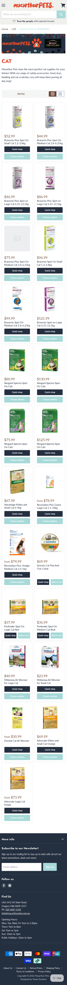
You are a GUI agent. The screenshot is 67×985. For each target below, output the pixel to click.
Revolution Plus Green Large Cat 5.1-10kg (49, 506)
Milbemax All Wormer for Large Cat (15, 681)
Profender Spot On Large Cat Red (14, 628)
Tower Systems (40, 979)
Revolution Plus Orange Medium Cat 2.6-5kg (17, 567)
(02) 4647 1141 (13, 909)
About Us (8, 968)
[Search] (61, 14)
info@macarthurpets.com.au (16, 913)
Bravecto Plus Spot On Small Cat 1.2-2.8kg (16, 142)
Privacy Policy (44, 971)
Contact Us (21, 968)
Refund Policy (36, 968)
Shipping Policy (53, 968)
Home (5, 29)
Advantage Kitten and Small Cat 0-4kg (15, 506)
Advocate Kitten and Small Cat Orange (48, 742)
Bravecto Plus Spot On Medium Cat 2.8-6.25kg (50, 142)
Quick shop (17, 149)
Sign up (50, 866)
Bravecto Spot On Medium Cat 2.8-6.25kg (17, 324)
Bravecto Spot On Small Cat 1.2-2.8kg (49, 263)
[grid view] (52, 93)
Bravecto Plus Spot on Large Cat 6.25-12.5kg (16, 202)
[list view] (60, 93)
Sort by (21, 94)
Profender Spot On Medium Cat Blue (47, 628)
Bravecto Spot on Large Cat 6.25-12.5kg (49, 324)
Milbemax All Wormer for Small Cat (48, 681)
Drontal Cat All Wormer (16, 740)
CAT (14, 29)
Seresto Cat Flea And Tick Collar (48, 567)
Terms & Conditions (25, 971)
